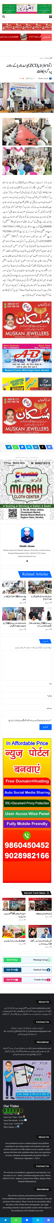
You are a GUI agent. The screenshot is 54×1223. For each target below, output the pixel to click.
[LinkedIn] (35, 447)
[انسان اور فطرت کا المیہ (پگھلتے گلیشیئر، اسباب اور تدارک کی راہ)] (13, 904)
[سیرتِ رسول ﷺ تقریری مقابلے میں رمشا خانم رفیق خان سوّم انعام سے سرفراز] (40, 613)
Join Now (10, 959)
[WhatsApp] (15, 447)
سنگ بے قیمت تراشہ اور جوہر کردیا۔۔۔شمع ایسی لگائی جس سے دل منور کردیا (41, 942)
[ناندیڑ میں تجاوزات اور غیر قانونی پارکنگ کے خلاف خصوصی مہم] (40, 587)
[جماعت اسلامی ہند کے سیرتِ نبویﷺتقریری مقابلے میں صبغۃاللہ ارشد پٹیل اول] (14, 613)
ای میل (49, 696)
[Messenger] (21, 447)
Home (47, 58)
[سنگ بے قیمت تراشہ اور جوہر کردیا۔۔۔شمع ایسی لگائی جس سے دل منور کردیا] (40, 931)
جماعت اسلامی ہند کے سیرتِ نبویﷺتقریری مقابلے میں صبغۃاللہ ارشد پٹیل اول (14, 624)
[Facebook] (48, 447)
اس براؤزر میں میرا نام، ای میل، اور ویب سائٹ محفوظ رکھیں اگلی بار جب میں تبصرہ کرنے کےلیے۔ (29, 720)
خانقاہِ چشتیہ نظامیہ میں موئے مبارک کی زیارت (31, 36)
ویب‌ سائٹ (49, 708)
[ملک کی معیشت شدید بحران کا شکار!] (40, 904)
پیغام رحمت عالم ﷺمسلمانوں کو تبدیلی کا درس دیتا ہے (15, 598)
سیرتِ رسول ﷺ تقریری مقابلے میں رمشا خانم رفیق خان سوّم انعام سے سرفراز (40, 624)
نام (50, 684)
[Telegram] (8, 447)
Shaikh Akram (43, 78)
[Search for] (3, 17)
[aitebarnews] (27, 9)
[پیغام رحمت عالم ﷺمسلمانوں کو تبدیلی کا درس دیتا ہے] (14, 587)
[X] (42, 447)
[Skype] (28, 447)
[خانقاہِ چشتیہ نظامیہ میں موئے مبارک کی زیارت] (13, 931)
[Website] (27, 561)
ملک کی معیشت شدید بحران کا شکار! (44, 913)
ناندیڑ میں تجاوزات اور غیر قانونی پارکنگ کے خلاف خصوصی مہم (41, 598)
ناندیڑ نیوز (42, 58)
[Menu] (50, 17)
